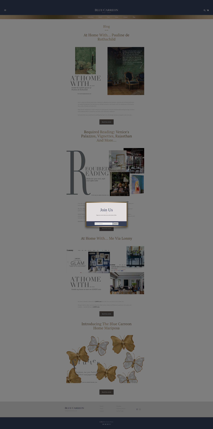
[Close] (127, 201)
